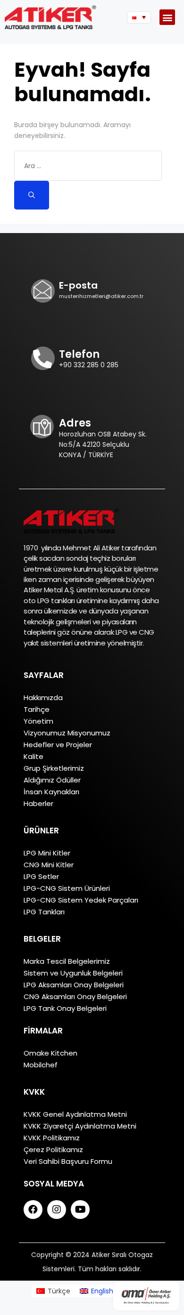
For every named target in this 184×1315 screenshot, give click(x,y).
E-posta (78, 285)
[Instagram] (56, 1209)
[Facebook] (33, 1209)
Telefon (79, 354)
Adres (75, 423)
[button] (167, 17)
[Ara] (31, 195)
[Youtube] (80, 1209)
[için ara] (88, 165)
